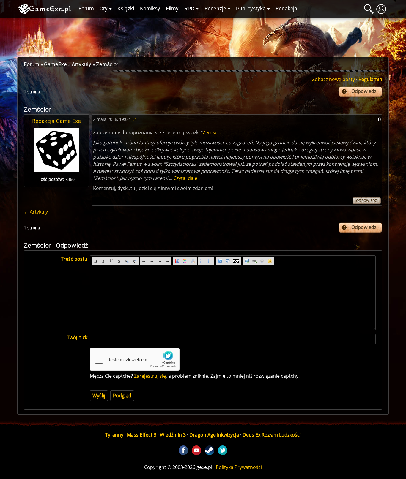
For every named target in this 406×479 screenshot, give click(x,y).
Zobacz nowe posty (333, 79)
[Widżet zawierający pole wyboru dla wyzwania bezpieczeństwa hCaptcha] (135, 359)
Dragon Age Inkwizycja (214, 434)
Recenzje (215, 9)
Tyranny (114, 434)
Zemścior (213, 132)
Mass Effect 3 (141, 434)
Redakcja (286, 9)
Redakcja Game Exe (56, 120)
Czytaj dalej (186, 178)
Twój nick (77, 337)
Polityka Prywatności (239, 467)
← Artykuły (36, 211)
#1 (134, 119)
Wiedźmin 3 (173, 434)
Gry (104, 9)
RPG (189, 9)
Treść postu (74, 259)
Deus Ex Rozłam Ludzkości (272, 434)
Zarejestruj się (150, 376)
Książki (125, 9)
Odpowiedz (363, 91)
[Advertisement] (203, 36)
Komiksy (150, 9)
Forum (86, 9)
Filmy (172, 9)
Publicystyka (251, 9)
